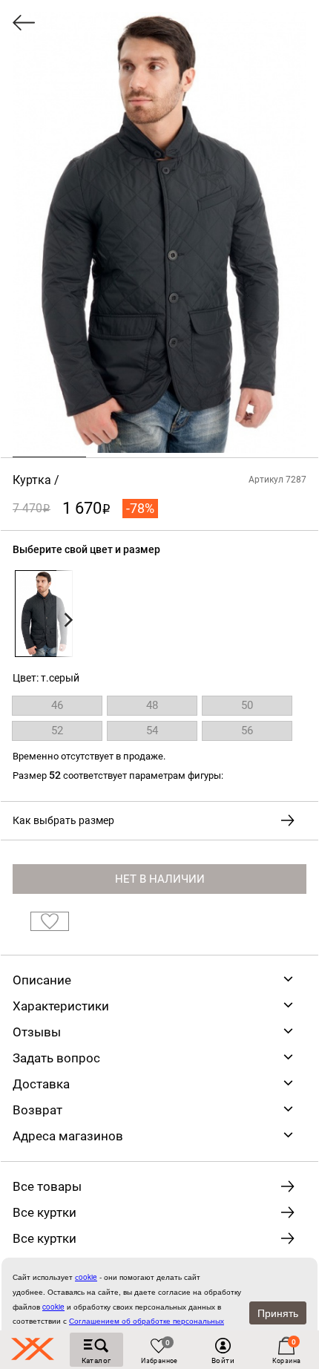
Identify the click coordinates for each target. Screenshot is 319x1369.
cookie (53, 1306)
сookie (86, 1277)
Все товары (47, 1186)
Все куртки (44, 1212)
